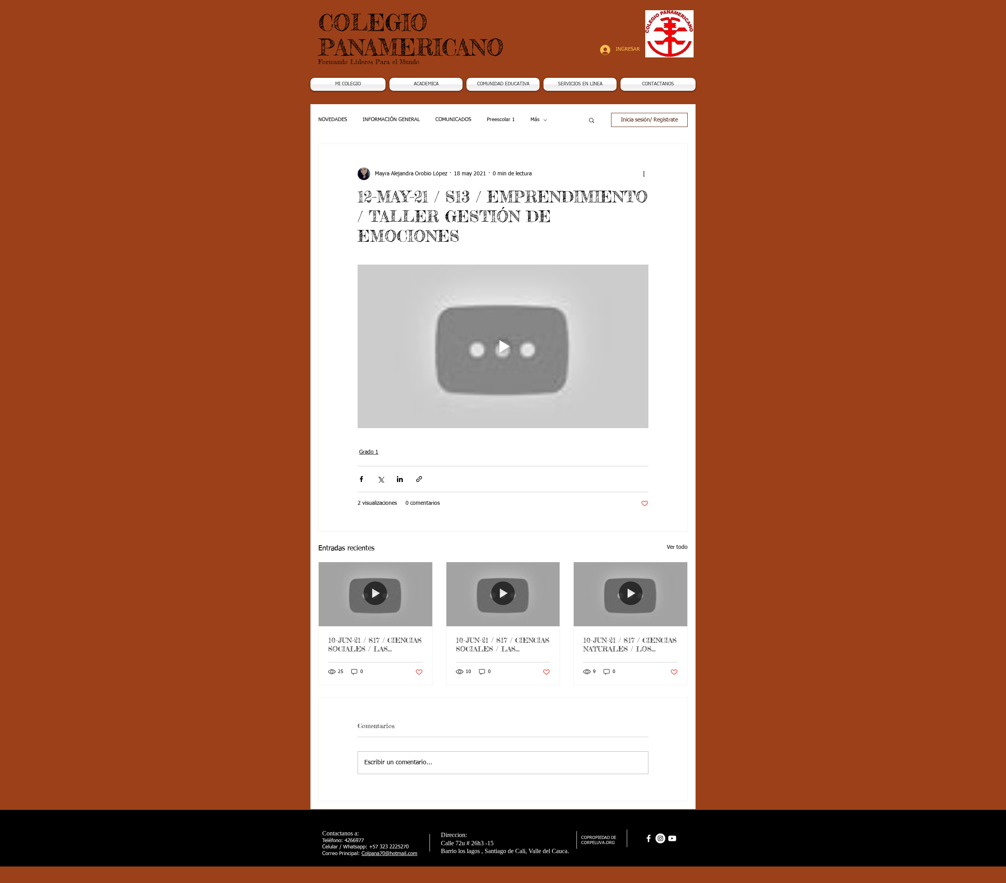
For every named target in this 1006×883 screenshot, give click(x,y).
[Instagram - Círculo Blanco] (660, 838)
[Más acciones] (643, 173)
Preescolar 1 (501, 119)
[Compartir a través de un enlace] (419, 479)
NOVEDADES (332, 119)
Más (535, 119)
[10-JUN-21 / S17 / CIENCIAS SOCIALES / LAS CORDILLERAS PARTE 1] (375, 594)
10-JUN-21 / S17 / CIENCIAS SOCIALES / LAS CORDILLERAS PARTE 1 (375, 644)
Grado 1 (368, 452)
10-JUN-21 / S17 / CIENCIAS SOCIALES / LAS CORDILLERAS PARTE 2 (502, 644)
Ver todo (677, 547)
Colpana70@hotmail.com (389, 853)
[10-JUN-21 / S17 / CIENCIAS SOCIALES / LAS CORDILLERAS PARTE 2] (503, 594)
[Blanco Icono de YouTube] (672, 838)
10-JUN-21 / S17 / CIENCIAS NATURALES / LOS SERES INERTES (630, 644)
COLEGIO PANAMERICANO (411, 35)
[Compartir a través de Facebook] (361, 479)
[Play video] (503, 346)
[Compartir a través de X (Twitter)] (380, 479)
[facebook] (649, 838)
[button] (425, 84)
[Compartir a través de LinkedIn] (400, 479)
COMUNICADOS (453, 119)
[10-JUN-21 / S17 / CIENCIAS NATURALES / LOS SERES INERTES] (630, 594)
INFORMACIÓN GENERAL (391, 119)
